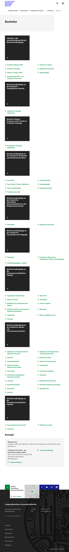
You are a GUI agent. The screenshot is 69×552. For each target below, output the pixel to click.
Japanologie (11, 315)
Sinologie (10, 319)
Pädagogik (10, 257)
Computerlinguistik (13, 361)
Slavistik (10, 392)
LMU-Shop (8, 545)
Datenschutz (9, 529)
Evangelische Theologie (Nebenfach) (14, 146)
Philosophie (10, 224)
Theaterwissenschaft (13, 192)
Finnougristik (44, 365)
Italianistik (43, 375)
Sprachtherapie (44, 72)
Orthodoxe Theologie (13, 69)
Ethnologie (43, 309)
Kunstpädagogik (45, 184)
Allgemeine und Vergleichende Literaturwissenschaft (49, 353)
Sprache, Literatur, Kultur (15, 72)
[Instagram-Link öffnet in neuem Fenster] (51, 487)
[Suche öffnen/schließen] (57, 3)
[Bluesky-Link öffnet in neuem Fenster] (46, 487)
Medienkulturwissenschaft (48, 381)
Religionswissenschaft (47, 69)
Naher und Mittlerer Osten (48, 315)
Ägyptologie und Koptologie (15, 296)
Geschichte (10, 180)
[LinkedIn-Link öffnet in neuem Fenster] (56, 487)
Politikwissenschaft (46, 425)
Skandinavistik (44, 388)
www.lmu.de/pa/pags (46, 450)
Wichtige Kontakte (13, 10)
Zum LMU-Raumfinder (14, 516)
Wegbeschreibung (15, 462)
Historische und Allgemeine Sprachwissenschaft (15, 376)
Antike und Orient (12, 299)
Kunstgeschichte (45, 180)
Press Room (9, 541)
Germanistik (11, 371)
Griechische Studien (46, 65)
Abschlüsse (50, 10)
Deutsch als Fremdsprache (48, 361)
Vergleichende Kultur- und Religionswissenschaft (15, 77)
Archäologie (43, 299)
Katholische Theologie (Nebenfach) (14, 112)
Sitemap (7, 525)
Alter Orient (43, 296)
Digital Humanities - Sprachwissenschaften (14, 366)
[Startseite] (7, 487)
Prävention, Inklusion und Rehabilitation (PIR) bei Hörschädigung (52, 258)
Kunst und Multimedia (14, 188)
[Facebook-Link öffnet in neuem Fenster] (41, 487)
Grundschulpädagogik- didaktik (17, 263)
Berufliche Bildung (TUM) (15, 65)
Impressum (8, 533)
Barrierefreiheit (9, 537)
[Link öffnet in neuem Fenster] (24, 491)
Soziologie (10, 429)
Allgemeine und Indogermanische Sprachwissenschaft (17, 353)
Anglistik (10, 357)
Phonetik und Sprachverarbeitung (50, 385)
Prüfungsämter (24, 10)
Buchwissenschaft (45, 357)
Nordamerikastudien (13, 385)
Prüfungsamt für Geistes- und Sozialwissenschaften (38, 10)
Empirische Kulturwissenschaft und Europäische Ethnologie (18, 310)
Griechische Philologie (47, 371)
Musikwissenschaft (46, 188)
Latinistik (10, 381)
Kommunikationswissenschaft (16, 425)
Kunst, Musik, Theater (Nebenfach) (18, 184)
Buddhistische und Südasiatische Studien (17, 304)
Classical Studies (45, 303)
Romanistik (10, 388)
